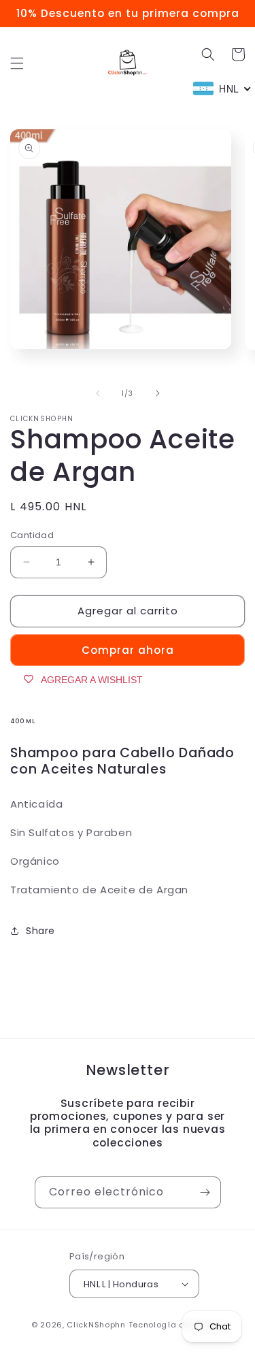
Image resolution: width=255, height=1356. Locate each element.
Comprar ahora (128, 650)
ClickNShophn (96, 1324)
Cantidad (32, 535)
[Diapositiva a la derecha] (158, 393)
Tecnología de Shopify (176, 1324)
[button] (17, 63)
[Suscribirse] (205, 1192)
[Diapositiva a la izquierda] (98, 393)
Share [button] (40, 931)
